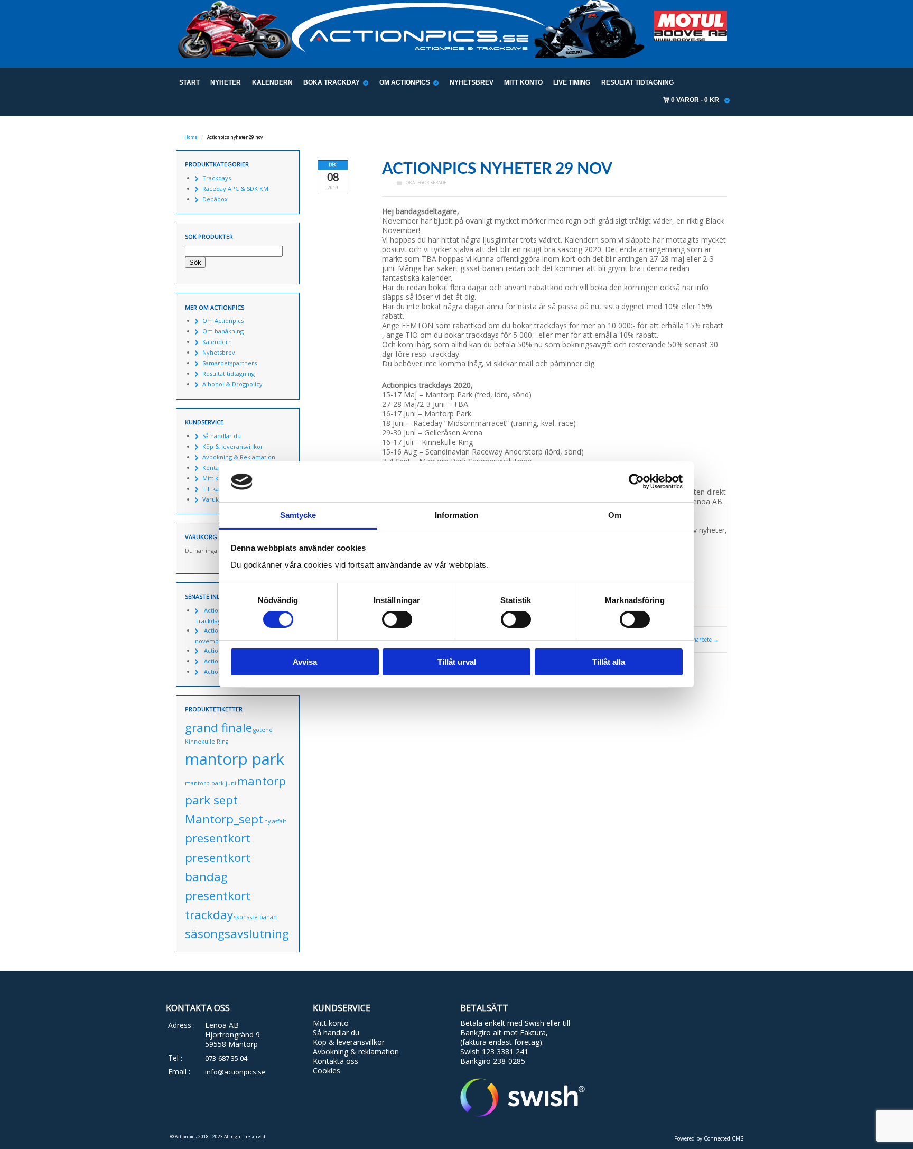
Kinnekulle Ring (206, 741)
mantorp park (234, 759)
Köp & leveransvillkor (232, 446)
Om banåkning (223, 331)
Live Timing (571, 82)
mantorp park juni (210, 783)
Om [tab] (614, 515)
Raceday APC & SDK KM (235, 188)
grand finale (218, 727)
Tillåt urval (456, 661)
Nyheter (225, 82)
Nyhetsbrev (471, 82)
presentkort (217, 838)
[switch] (397, 619)
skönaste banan (255, 917)
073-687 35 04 (226, 1058)
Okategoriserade (426, 183)
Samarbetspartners (229, 363)
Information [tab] (456, 515)
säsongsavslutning (237, 933)
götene (263, 730)
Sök (195, 262)
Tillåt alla (608, 661)
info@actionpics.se (235, 1072)
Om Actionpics (404, 82)
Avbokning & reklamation (356, 1051)
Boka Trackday (331, 82)
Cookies (326, 1070)
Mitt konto (523, 82)
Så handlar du (221, 436)
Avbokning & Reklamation (238, 457)
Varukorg (215, 499)
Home (191, 137)
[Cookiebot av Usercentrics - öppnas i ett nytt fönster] (636, 481)
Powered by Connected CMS (708, 1138)
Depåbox (215, 199)
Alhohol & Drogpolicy (232, 384)
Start (189, 82)
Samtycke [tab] (298, 515)
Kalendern (272, 82)
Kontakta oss (335, 1061)
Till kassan (216, 489)
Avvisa (305, 661)
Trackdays (216, 178)
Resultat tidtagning (637, 82)
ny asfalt (275, 821)
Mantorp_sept (224, 819)
